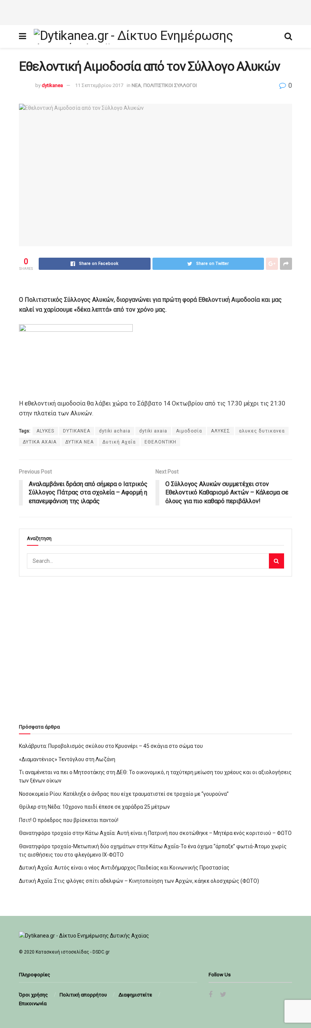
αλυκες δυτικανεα (262, 431)
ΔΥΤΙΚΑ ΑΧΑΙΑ (40, 442)
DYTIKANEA (76, 431)
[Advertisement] (155, 11)
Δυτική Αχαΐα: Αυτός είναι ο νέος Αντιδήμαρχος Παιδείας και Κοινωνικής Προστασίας (124, 868)
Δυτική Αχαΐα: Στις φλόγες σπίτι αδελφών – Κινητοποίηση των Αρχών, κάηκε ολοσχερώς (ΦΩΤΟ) (139, 881)
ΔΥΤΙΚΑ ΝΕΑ (79, 442)
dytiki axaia (153, 431)
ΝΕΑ (136, 85)
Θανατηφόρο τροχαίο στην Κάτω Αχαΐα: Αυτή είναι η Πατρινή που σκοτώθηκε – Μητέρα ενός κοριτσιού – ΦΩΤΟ (155, 833)
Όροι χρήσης (33, 995)
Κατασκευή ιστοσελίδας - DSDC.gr (73, 952)
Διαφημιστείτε (135, 995)
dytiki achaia (114, 431)
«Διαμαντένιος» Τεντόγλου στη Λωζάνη (67, 759)
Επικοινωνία (33, 1003)
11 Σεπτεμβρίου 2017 (99, 85)
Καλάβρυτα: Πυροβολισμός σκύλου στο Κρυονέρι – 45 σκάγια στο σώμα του (111, 746)
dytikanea (52, 85)
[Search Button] (276, 561)
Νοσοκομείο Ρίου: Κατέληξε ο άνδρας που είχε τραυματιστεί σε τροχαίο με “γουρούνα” (124, 794)
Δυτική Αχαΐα (119, 442)
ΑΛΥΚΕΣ (220, 431)
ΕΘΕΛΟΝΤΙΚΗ (160, 442)
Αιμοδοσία (189, 431)
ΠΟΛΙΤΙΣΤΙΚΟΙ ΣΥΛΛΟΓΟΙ (170, 85)
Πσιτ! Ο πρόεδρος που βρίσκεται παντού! (68, 820)
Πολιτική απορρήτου (83, 995)
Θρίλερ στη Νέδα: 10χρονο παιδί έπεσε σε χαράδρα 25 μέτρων (94, 807)
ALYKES (45, 431)
